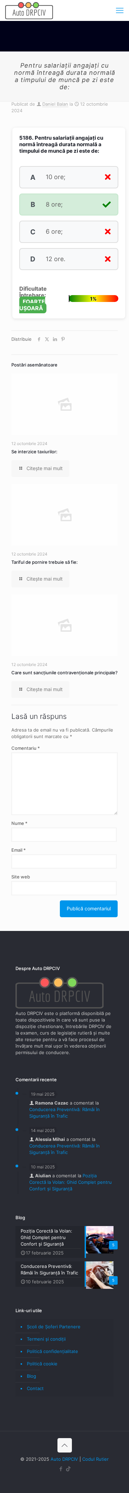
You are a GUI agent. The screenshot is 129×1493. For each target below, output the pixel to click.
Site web (20, 876)
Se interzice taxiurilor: (34, 451)
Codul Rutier (95, 1459)
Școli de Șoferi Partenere (53, 1326)
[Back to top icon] (64, 1445)
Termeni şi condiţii (46, 1339)
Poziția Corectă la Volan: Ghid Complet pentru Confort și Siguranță (70, 1182)
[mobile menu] (120, 10)
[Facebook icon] (61, 1469)
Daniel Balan (55, 104)
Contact (35, 1388)
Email (18, 850)
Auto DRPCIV (64, 1459)
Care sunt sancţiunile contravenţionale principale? (64, 672)
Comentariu (25, 748)
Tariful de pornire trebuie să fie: (44, 562)
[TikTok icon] (68, 1469)
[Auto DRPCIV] (29, 10)
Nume (19, 823)
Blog (31, 1376)
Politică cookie (42, 1363)
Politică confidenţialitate (52, 1351)
